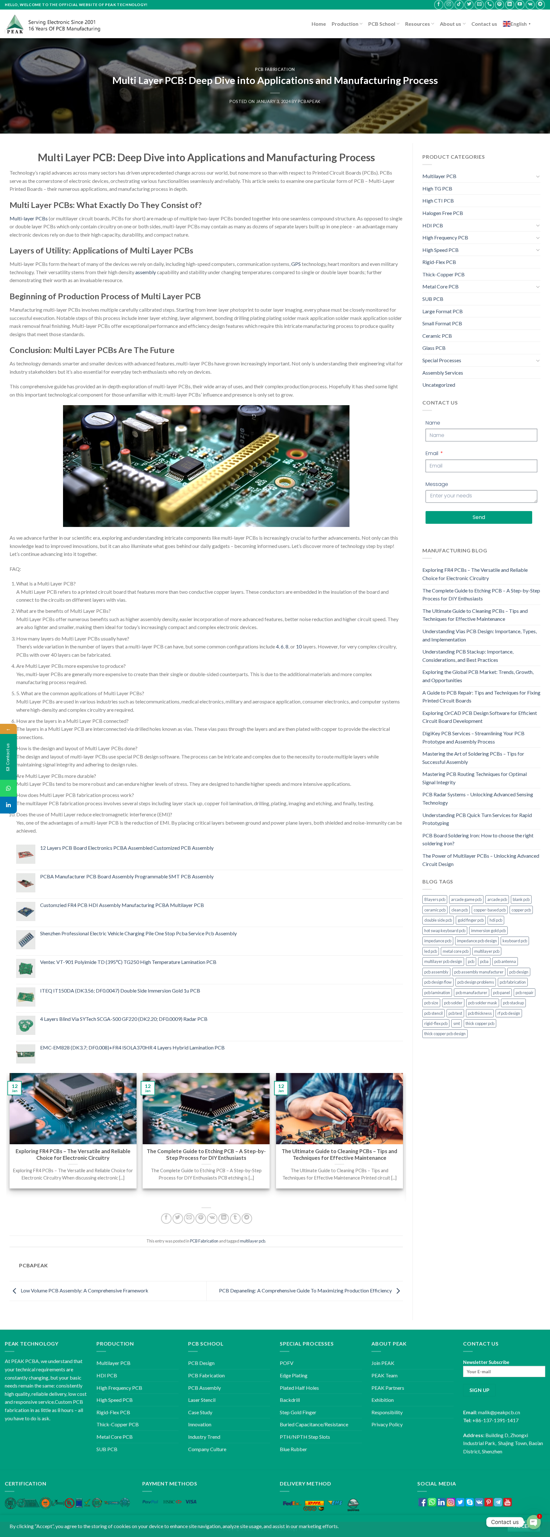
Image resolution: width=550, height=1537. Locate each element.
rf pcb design (508, 1013)
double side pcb (438, 920)
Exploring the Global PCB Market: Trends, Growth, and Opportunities (477, 676)
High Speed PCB (440, 250)
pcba (484, 961)
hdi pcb (496, 920)
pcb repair (524, 992)
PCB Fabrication (275, 69)
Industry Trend (204, 1437)
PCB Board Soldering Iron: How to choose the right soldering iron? (477, 839)
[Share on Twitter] (178, 1218)
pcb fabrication (513, 982)
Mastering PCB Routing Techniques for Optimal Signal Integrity (474, 778)
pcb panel (501, 992)
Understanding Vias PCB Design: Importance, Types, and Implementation (479, 635)
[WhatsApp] (8, 788)
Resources (417, 24)
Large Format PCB (442, 311)
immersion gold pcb (488, 930)
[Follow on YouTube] (520, 4)
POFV (286, 1363)
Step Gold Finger (298, 1412)
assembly (145, 272)
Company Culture (207, 1449)
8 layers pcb (434, 899)
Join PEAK (382, 1363)
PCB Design (201, 1363)
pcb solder (453, 1002)
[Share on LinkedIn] (223, 1218)
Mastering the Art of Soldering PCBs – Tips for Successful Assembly (473, 758)
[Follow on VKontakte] (530, 4)
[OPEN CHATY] (534, 1522)
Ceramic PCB (437, 336)
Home (319, 24)
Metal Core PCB (440, 286)
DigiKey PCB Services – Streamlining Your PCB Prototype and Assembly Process (473, 737)
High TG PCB (437, 188)
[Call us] (489, 4)
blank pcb (521, 899)
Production (345, 24)
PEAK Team (384, 1375)
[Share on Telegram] (247, 1218)
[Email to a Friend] (189, 1218)
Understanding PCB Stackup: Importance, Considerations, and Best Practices (467, 655)
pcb (471, 961)
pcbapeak (309, 101)
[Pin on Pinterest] (200, 1218)
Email (433, 453)
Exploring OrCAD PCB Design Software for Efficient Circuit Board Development (479, 717)
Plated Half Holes (299, 1388)
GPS (296, 264)
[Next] (402, 1136)
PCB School (381, 24)
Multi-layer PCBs (29, 218)
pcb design (518, 971)
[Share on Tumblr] (235, 1218)
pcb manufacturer (471, 992)
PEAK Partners (387, 1388)
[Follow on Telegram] (540, 4)
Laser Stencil (201, 1400)
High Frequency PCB (445, 237)
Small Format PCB (442, 323)
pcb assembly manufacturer (479, 971)
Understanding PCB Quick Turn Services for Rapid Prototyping (477, 819)
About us (450, 24)
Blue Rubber (293, 1449)
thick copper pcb (480, 1023)
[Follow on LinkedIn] (509, 4)
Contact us (484, 24)
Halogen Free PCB (442, 213)
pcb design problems (475, 982)
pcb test (455, 1013)
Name (433, 422)
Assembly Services (442, 373)
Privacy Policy (387, 1424)
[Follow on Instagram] (449, 4)
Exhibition (382, 1400)
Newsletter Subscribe (486, 1362)
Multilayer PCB (439, 176)
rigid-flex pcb (436, 1023)
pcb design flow (438, 982)
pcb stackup (513, 1002)
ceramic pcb (435, 909)
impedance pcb (437, 940)
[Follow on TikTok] (459, 4)
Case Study (200, 1412)
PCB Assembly (204, 1388)
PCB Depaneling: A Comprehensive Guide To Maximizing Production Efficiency (306, 1290)
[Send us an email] (479, 4)
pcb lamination (437, 992)
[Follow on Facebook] (438, 4)
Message (437, 484)
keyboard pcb (515, 940)
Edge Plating (293, 1375)
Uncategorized (438, 385)
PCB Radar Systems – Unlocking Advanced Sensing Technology (477, 798)
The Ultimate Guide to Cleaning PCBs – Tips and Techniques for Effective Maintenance (475, 615)
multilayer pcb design (443, 961)
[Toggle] (537, 176)
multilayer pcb (252, 1240)
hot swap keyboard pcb (444, 930)
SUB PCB (432, 299)
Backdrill (290, 1400)
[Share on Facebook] (166, 1218)
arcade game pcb (466, 899)
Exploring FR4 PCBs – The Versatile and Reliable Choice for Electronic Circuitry (475, 574)
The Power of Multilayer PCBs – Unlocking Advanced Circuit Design (480, 860)
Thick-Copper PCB (443, 274)
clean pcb (459, 909)
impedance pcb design (477, 940)
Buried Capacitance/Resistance (314, 1424)
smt (456, 1023)
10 (299, 646)
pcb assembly (436, 971)
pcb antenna (505, 961)
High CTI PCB (438, 200)
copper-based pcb (490, 909)
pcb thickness (480, 1013)
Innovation (199, 1424)
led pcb (430, 951)
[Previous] (10, 1136)
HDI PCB (432, 225)
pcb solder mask (482, 1002)
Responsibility (387, 1412)
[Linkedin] (8, 805)
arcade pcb (497, 899)
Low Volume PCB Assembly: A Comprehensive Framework (84, 1290)
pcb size (431, 1002)
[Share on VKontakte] (212, 1218)
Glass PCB (434, 348)
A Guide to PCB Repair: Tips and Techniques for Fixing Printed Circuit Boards (481, 696)
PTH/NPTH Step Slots (305, 1437)
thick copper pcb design (445, 1033)
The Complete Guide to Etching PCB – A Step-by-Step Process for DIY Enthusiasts (481, 594)
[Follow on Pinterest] (499, 4)
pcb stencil (433, 1013)
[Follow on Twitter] (469, 4)
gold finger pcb (471, 920)
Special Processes (441, 360)
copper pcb (521, 909)
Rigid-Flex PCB (439, 262)
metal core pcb (456, 951)
